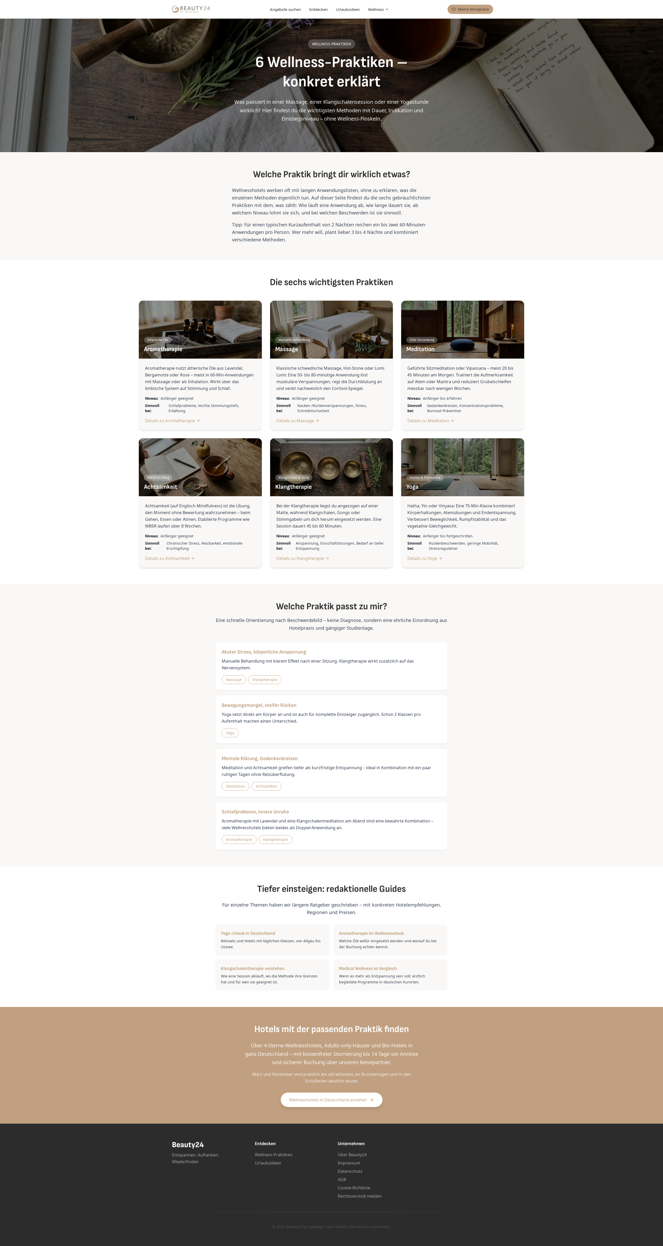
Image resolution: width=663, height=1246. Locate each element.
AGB (342, 1179)
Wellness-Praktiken (273, 1155)
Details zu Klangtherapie (300, 558)
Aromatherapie (239, 839)
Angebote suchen (285, 9)
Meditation (235, 786)
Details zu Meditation (428, 421)
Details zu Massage (295, 421)
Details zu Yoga (422, 558)
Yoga (230, 732)
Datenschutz (350, 1171)
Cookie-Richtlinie (354, 1188)
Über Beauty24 (352, 1155)
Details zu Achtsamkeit (167, 558)
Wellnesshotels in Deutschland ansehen (328, 1100)
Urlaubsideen (348, 9)
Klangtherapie (265, 679)
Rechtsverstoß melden (360, 1196)
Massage (234, 679)
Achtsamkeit (266, 786)
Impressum (349, 1163)
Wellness (376, 9)
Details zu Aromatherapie (170, 421)
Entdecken (318, 9)
